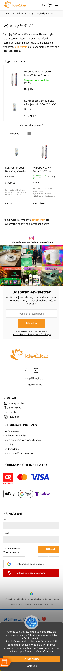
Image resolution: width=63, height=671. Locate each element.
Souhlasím (33, 658)
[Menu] (56, 5)
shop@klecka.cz (34, 378)
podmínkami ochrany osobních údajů (31, 334)
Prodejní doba (11, 448)
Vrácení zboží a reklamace (18, 453)
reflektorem (20, 46)
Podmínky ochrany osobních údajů (22, 439)
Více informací (44, 651)
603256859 (34, 385)
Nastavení (31, 666)
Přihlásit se (32, 323)
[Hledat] (43, 5)
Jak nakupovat (11, 430)
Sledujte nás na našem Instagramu (32, 242)
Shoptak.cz (49, 604)
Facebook (26, 370)
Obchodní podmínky (15, 435)
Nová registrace (12, 548)
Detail (8, 203)
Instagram (36, 370)
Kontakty (8, 444)
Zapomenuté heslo (13, 552)
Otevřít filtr (11, 133)
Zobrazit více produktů (31, 125)
